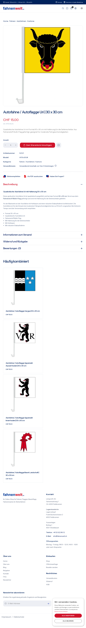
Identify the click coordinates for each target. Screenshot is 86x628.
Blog (4, 567)
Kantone (30, 21)
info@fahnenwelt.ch (60, 536)
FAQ (4, 577)
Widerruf (49, 581)
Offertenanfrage (52, 564)
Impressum (6, 617)
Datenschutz (19, 617)
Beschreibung (10, 184)
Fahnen (12, 21)
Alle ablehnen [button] (68, 621)
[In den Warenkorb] (39, 315)
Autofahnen (21, 21)
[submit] (48, 604)
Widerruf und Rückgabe (15, 241)
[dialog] (68, 612)
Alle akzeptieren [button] (68, 615)
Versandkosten (51, 578)
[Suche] (62, 8)
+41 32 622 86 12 (59, 532)
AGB (47, 585)
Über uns (6, 564)
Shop (48, 561)
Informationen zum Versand (17, 234)
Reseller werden (52, 567)
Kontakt (6, 574)
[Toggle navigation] (82, 8)
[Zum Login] (75, 8)
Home (5, 21)
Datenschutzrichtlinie (61, 611)
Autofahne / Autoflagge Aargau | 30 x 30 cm (23, 311)
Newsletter (7, 580)
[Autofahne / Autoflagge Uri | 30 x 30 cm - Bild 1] (43, 65)
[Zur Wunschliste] (66, 8)
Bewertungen (12, 248)
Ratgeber (6, 570)
